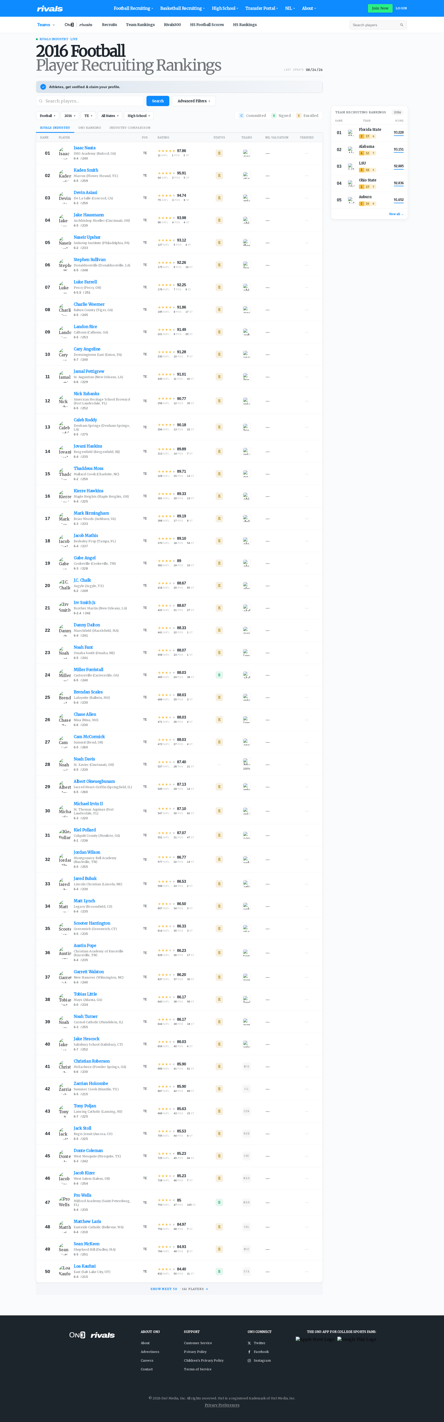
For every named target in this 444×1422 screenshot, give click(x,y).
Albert (94, 781)
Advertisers (150, 1352)
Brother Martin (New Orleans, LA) (100, 608)
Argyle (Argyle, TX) (89, 586)
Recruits (109, 24)
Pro (82, 1195)
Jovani (88, 446)
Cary (87, 349)
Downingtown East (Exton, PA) (98, 355)
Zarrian (91, 1083)
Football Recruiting (132, 8)
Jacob (86, 535)
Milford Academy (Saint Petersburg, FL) (102, 1203)
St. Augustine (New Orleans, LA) (98, 377)
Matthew (87, 1221)
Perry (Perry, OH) (87, 288)
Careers (147, 1360)
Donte (88, 1150)
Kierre (89, 490)
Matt (84, 900)
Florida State (370, 129)
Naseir (87, 237)
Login (401, 8)
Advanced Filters (194, 101)
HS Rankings (245, 24)
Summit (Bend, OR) (88, 742)
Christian (92, 1061)
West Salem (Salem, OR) (92, 1179)
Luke (85, 282)
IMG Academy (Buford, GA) (95, 153)
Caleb (85, 419)
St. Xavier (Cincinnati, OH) (94, 765)
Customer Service (198, 1343)
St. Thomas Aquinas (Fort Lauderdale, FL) (94, 811)
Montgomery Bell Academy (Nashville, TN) (95, 860)
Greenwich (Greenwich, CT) (95, 929)
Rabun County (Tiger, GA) (93, 310)
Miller (88, 669)
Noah (83, 647)
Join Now (380, 8)
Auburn (365, 197)
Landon (85, 326)
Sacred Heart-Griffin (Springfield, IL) (103, 787)
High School (223, 8)
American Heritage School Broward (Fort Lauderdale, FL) (102, 401)
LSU (362, 163)
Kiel (85, 830)
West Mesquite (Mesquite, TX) (97, 1156)
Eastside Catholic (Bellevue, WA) (99, 1227)
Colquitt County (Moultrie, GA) (97, 836)
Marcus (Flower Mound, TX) (96, 176)
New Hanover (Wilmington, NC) (99, 977)
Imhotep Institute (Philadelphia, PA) (102, 243)
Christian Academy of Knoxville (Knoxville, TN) (99, 953)
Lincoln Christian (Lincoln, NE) (98, 884)
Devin (85, 192)
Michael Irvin (88, 803)
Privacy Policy (195, 1352)
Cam (89, 736)
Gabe (85, 557)
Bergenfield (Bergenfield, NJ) (97, 452)
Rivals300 (172, 24)
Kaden (86, 170)
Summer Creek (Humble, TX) (96, 1089)
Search (158, 101)
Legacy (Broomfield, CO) (93, 906)
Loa (85, 1266)
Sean (86, 1243)
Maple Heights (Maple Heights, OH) (101, 496)
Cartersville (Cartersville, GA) (96, 675)
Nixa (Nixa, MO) (86, 720)
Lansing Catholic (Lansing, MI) (98, 1111)
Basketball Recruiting (181, 8)
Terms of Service (197, 1369)
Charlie (89, 304)
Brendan (88, 692)
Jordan (87, 852)
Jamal (89, 371)
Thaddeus (89, 468)
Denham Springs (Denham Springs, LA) (102, 427)
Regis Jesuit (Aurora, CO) (93, 1134)
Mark (91, 513)
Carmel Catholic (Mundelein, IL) (98, 1022)
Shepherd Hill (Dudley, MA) (95, 1249)
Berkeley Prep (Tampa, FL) (95, 541)
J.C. (82, 580)
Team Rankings (140, 24)
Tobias (85, 994)
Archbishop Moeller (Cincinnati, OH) (102, 220)
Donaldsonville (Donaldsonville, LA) (102, 265)
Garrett (89, 971)
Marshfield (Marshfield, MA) (96, 631)
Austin (85, 945)
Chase (85, 714)
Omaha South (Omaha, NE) (94, 653)
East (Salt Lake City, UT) (92, 1272)
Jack (82, 1128)
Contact (147, 1369)
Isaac (85, 147)
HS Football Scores (207, 24)
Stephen (89, 259)
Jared (85, 878)
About (307, 8)
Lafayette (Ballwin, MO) (92, 698)
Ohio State (368, 180)
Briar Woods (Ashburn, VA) (95, 519)
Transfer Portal (260, 8)
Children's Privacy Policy (204, 1360)
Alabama (366, 146)
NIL (288, 8)
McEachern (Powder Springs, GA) (100, 1067)
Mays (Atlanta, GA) (88, 1000)
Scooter (92, 923)
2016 (397, 112)
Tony (85, 1105)
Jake (89, 214)
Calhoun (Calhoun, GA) (91, 332)
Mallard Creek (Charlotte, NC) (96, 474)
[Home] (50, 8)
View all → (396, 214)
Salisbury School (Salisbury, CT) (98, 1044)
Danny (87, 624)
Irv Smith (85, 602)
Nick (86, 393)
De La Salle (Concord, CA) (93, 198)
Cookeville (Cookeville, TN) (95, 563)
